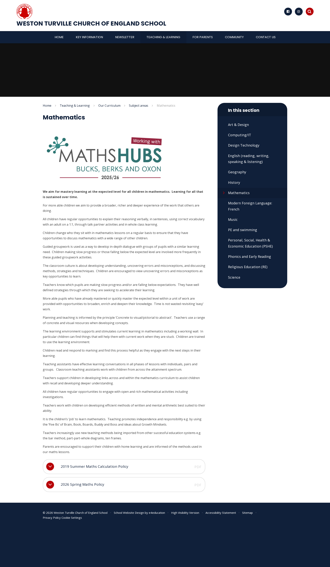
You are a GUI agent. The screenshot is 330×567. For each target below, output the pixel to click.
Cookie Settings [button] (71, 517)
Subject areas (138, 105)
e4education (157, 513)
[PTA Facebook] (288, 11)
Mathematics (166, 105)
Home (47, 105)
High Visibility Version (185, 513)
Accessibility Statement (220, 513)
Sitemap (247, 513)
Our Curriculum (109, 105)
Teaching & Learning (75, 105)
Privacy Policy (52, 517)
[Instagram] (299, 11)
